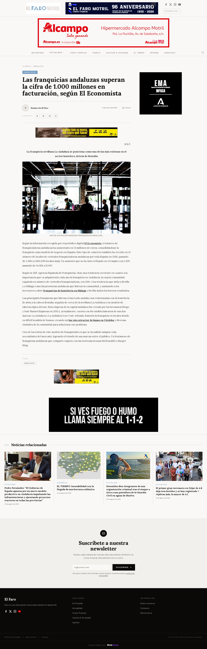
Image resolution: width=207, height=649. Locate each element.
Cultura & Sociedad (117, 53)
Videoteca (169, 53)
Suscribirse (122, 567)
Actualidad (56, 53)
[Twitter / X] (43, 116)
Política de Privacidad (12, 637)
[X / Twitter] (170, 4)
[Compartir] (49, 116)
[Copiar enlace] (56, 116)
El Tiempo (139, 53)
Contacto (144, 608)
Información (171, 11)
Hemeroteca (146, 613)
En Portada (38, 53)
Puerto (96, 53)
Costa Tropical (78, 53)
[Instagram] (175, 4)
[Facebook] (166, 4)
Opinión (154, 53)
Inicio (27, 66)
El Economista (92, 243)
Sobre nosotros (147, 603)
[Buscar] (203, 52)
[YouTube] (179, 4)
